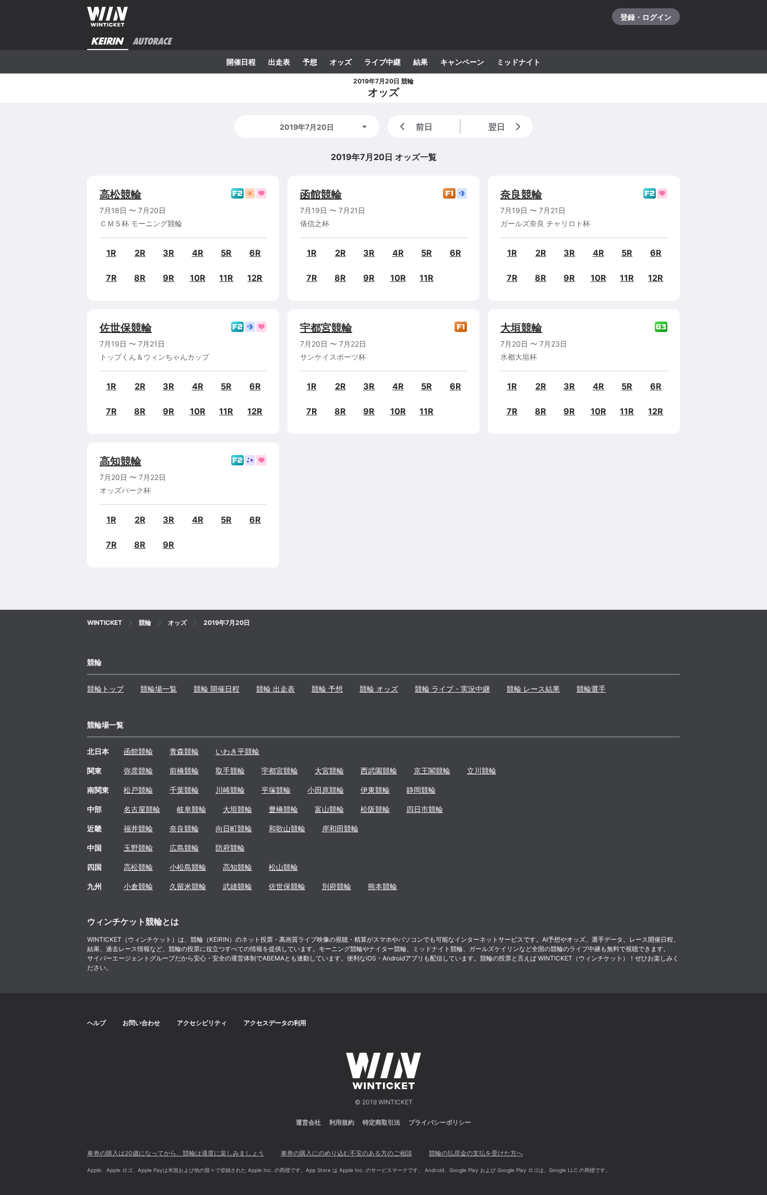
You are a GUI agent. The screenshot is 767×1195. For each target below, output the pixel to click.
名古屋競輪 (142, 809)
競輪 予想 (327, 688)
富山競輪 (329, 809)
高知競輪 (120, 461)
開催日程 (241, 61)
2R (140, 253)
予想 (310, 61)
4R (197, 253)
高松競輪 (120, 194)
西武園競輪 (379, 770)
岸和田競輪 (340, 828)
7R (111, 278)
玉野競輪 (138, 847)
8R (140, 278)
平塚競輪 (276, 789)
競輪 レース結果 (533, 688)
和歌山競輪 (287, 828)
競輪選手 (591, 688)
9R (168, 278)
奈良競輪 (521, 194)
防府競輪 (230, 847)
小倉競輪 (138, 886)
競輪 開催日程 (216, 688)
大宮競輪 (329, 770)
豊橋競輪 (283, 809)
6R (255, 253)
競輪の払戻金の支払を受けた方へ (476, 1153)
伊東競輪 (375, 789)
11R (226, 278)
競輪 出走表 (275, 688)
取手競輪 (230, 770)
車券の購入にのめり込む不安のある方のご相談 (346, 1153)
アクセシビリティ (202, 1023)
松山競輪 (283, 867)
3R (168, 253)
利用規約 (341, 1122)
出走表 (279, 61)
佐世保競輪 (126, 328)
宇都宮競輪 (326, 328)
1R (111, 253)
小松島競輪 (188, 867)
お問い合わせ (141, 1023)
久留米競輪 (188, 886)
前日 (424, 126)
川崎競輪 (230, 789)
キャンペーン (462, 61)
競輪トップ (105, 688)
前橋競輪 (184, 770)
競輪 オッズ (378, 688)
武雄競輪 (237, 886)
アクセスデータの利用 (275, 1023)
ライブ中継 (382, 61)
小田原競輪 (325, 789)
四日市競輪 (424, 809)
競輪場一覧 (158, 688)
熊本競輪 (382, 886)
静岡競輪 (421, 789)
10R (198, 278)
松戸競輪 (138, 789)
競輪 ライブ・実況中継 (452, 688)
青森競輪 (184, 751)
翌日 (496, 126)
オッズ (341, 61)
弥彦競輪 (138, 770)
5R (226, 253)
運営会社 (308, 1122)
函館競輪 (321, 194)
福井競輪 (138, 828)
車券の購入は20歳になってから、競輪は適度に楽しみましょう (175, 1153)
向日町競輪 (233, 828)
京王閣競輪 (432, 770)
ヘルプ (96, 1023)
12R (254, 278)
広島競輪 (184, 847)
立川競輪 (481, 770)
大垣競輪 (521, 328)
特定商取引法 (381, 1122)
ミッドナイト (519, 61)
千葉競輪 (184, 789)
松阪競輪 (375, 809)
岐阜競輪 (191, 809)
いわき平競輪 (237, 751)
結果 (420, 61)
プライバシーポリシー (440, 1122)
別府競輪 (336, 886)
